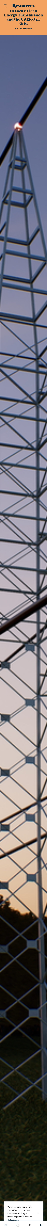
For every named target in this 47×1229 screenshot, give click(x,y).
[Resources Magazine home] (23, 6)
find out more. (13, 1220)
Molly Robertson (23, 29)
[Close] (37, 1213)
